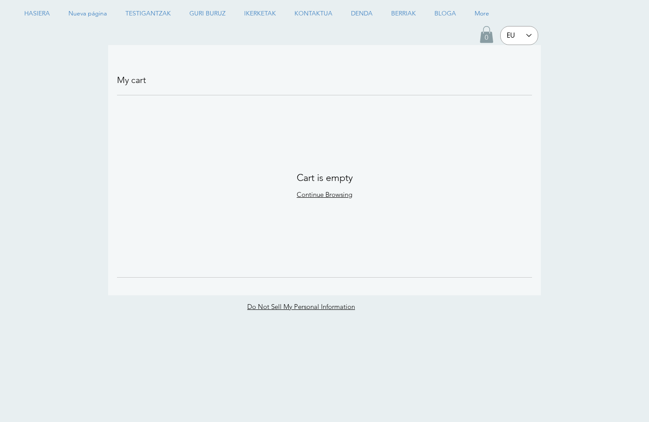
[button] (486, 34)
